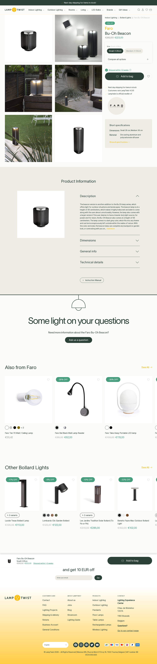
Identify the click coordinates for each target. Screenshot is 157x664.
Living (83, 10)
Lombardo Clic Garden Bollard (55, 521)
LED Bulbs (96, 10)
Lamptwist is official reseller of (120, 94)
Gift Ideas (123, 10)
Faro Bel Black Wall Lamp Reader (69, 433)
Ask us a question (78, 340)
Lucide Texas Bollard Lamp (17, 521)
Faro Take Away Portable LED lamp (120, 433)
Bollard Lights (125, 18)
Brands (110, 10)
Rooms (72, 10)
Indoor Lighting (35, 10)
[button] (28, 38)
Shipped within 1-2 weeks (43, 563)
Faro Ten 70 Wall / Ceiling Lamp (19, 433)
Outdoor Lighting (55, 10)
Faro (109, 28)
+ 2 (22, 428)
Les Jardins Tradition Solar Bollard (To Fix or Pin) (96, 522)
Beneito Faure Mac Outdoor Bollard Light (133, 522)
